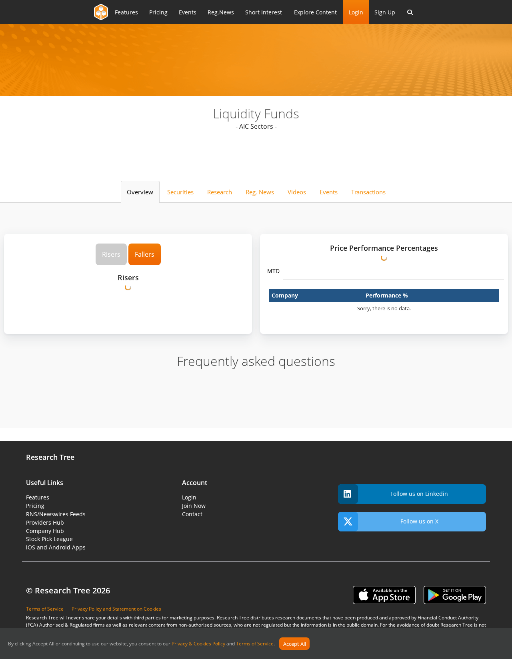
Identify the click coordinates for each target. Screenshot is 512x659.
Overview (140, 192)
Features (37, 497)
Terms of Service (255, 644)
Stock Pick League (49, 539)
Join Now (194, 505)
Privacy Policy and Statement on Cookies (116, 608)
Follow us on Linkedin (419, 493)
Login (356, 12)
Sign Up (384, 12)
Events (329, 192)
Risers (111, 254)
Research (219, 192)
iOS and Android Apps (56, 547)
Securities (180, 192)
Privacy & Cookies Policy (198, 644)
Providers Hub (45, 522)
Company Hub (45, 531)
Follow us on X (419, 521)
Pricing (35, 505)
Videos (297, 192)
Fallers (144, 254)
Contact (192, 514)
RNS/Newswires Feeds (56, 514)
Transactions (368, 192)
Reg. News (260, 192)
